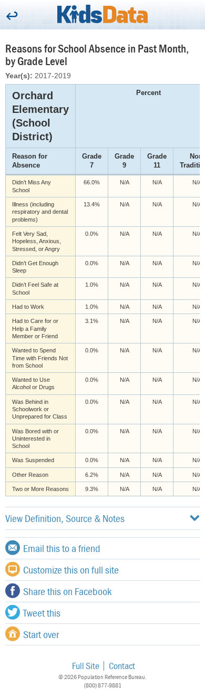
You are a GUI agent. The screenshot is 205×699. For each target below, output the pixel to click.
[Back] (11, 16)
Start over (41, 634)
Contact (122, 666)
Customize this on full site (71, 569)
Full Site (85, 666)
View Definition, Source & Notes (65, 518)
